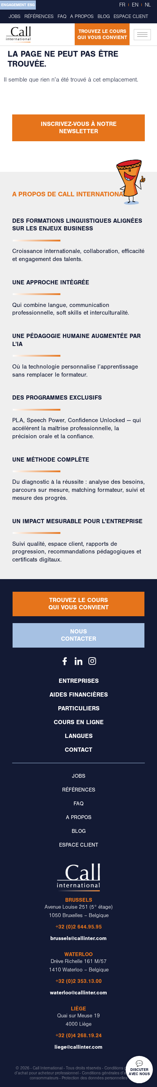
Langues (79, 736)
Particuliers (78, 708)
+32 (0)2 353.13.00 (79, 981)
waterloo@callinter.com (78, 992)
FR (122, 5)
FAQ (62, 16)
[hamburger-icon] (142, 34)
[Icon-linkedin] (78, 661)
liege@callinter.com (78, 1047)
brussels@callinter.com (78, 938)
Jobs (15, 16)
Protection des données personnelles (94, 1078)
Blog (104, 16)
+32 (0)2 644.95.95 (79, 927)
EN (135, 5)
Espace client (131, 16)
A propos (82, 16)
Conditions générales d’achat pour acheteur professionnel (78, 1071)
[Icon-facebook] (65, 661)
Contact (78, 749)
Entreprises (79, 680)
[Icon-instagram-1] (92, 661)
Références (39, 16)
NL (148, 5)
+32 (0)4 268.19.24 (79, 1035)
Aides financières (79, 694)
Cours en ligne (79, 722)
